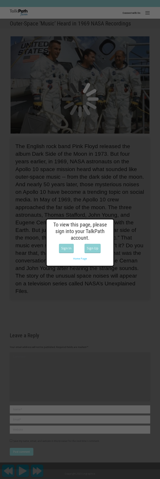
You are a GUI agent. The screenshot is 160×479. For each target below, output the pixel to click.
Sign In (66, 248)
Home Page (80, 258)
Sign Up (92, 248)
